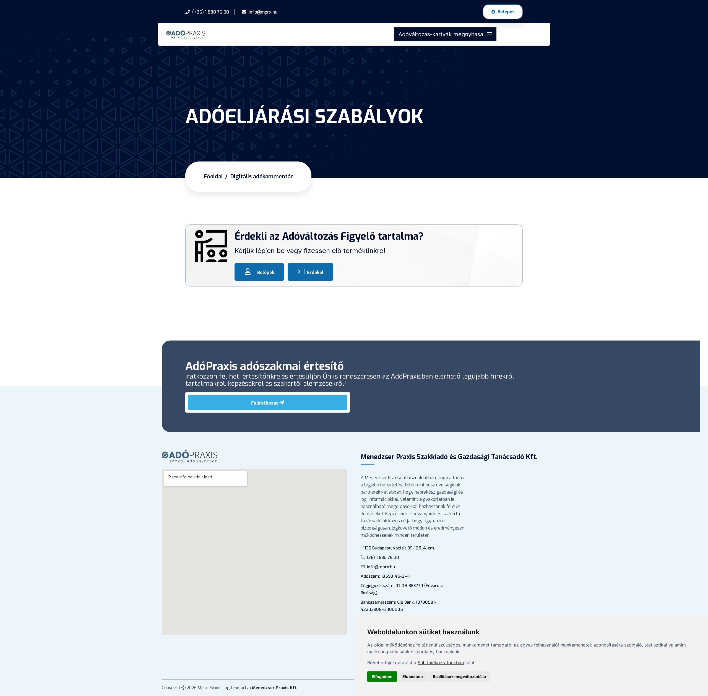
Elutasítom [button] (412, 676)
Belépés (506, 12)
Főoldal (213, 176)
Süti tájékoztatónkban (441, 662)
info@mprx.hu (381, 567)
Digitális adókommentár (261, 176)
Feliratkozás (264, 403)
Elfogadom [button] (382, 676)
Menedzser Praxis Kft (274, 687)
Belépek (265, 272)
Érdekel (315, 272)
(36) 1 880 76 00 (383, 557)
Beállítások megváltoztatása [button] (459, 676)
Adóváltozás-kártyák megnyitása (442, 34)
